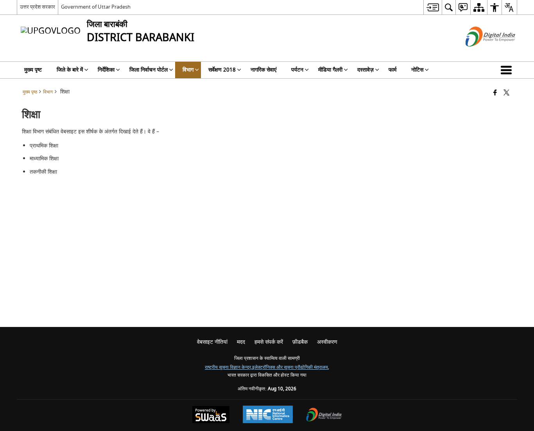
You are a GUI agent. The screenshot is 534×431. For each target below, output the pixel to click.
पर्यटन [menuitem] (297, 70)
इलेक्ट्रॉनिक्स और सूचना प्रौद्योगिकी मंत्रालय (290, 367)
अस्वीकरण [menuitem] (327, 342)
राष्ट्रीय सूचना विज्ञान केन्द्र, (228, 367)
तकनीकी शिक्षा (43, 172)
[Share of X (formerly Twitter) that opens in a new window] (506, 93)
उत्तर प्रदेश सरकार (37, 7)
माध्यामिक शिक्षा (44, 158)
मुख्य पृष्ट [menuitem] (33, 70)
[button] (507, 70)
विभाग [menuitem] (188, 70)
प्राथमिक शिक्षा (44, 146)
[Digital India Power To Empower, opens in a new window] (324, 415)
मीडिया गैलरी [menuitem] (330, 70)
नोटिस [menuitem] (417, 70)
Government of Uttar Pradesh (96, 7)
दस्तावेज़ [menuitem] (365, 70)
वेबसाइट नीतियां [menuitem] (212, 342)
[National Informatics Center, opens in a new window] (268, 415)
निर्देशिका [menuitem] (106, 70)
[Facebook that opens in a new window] (495, 93)
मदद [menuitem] (241, 342)
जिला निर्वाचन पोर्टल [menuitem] (148, 70)
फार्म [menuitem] (392, 70)
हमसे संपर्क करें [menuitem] (268, 342)
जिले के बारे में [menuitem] (70, 70)
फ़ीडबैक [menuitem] (300, 342)
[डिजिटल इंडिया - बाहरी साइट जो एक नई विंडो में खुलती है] (480, 53)
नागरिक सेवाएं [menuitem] (263, 70)
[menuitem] (432, 7)
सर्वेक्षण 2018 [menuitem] (222, 70)
